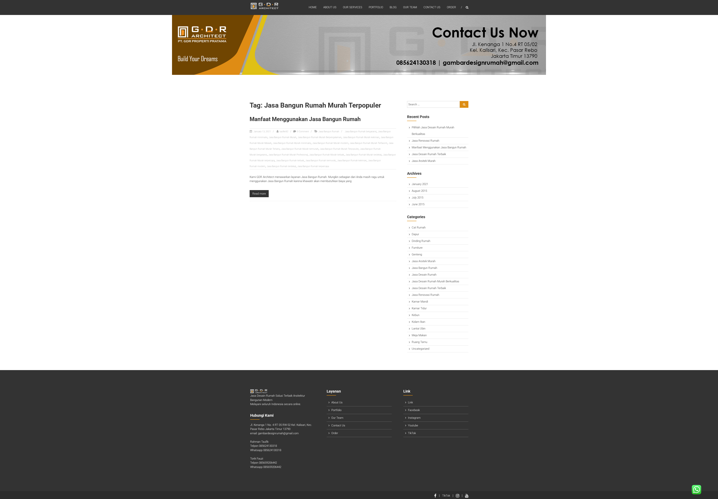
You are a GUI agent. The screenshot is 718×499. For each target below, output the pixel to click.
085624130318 (268, 446)
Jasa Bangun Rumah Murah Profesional (288, 154)
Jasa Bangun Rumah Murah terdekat (363, 154)
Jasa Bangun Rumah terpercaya (313, 166)
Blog (393, 7)
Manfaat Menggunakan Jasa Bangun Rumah (305, 119)
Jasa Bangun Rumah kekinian (352, 160)
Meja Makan (419, 335)
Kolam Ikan (418, 321)
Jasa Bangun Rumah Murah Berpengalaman (319, 137)
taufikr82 (284, 131)
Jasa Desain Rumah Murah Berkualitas (435, 281)
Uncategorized (420, 348)
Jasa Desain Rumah (424, 274)
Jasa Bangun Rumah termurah (320, 160)
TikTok (412, 433)
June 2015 (418, 204)
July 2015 (417, 197)
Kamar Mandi (420, 301)
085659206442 (268, 462)
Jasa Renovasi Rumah (425, 140)
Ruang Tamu (419, 342)
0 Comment (303, 131)
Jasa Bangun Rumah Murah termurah (299, 149)
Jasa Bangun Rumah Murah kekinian (361, 137)
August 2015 (419, 191)
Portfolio (376, 7)
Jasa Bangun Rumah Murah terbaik (326, 154)
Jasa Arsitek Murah (423, 161)
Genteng (417, 254)
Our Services (352, 7)
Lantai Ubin (418, 328)
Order (451, 7)
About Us (329, 7)
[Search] (464, 104)
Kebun (415, 315)
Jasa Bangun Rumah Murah (282, 137)
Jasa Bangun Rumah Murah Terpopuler (339, 149)
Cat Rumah (419, 227)
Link (410, 402)
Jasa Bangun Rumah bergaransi (361, 131)
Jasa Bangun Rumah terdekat (281, 166)
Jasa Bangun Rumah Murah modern (330, 143)
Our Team (410, 7)
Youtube (413, 425)
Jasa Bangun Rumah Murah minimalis (292, 143)
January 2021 (420, 184)
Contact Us (432, 7)
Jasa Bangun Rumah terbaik (290, 160)
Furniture (417, 247)
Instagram (414, 417)
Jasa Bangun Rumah (328, 131)
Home (313, 7)
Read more (259, 193)
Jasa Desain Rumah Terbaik (429, 154)
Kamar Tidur (419, 308)
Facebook (414, 410)
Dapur (415, 234)
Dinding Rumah (421, 241)
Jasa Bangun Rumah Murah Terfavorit (368, 143)
